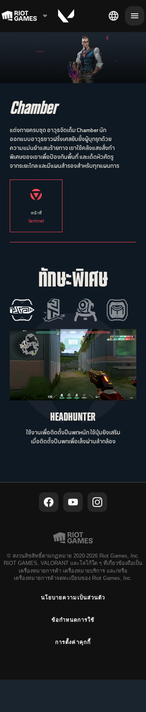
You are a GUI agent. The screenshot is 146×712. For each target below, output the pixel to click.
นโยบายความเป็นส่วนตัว (73, 597)
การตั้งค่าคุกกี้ (72, 642)
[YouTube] (73, 502)
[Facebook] (49, 502)
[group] (69, 310)
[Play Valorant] (66, 16)
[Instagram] (97, 502)
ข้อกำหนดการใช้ (73, 620)
